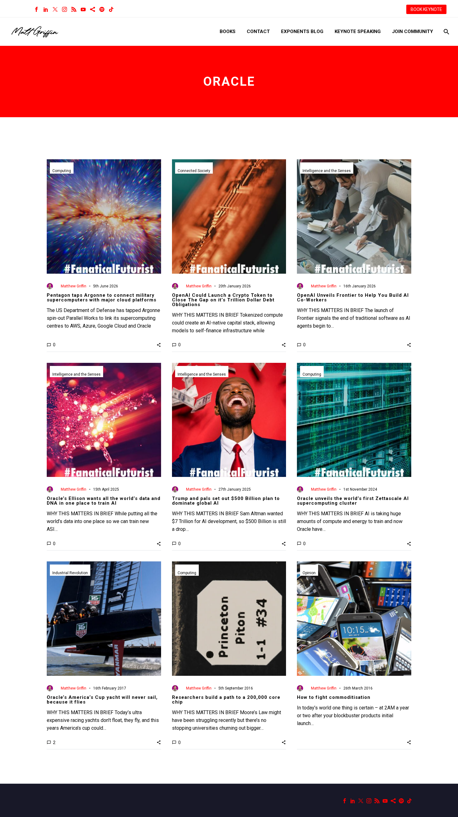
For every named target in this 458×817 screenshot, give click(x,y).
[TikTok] (111, 9)
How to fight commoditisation (333, 697)
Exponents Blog (302, 31)
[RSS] (74, 9)
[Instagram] (64, 9)
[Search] (446, 32)
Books (228, 31)
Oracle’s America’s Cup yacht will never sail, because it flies (102, 699)
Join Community (412, 31)
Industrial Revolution (70, 573)
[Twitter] (55, 9)
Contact (258, 31)
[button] (158, 345)
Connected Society (194, 171)
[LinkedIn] (45, 9)
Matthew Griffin (73, 286)
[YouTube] (83, 9)
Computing (61, 171)
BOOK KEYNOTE (426, 9)
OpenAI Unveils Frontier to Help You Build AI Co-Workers (353, 297)
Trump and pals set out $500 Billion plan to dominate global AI (226, 501)
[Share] (92, 9)
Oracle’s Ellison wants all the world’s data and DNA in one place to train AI (103, 501)
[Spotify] (102, 9)
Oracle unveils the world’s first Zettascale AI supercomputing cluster (353, 501)
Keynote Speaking (358, 31)
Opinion (309, 573)
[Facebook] (36, 9)
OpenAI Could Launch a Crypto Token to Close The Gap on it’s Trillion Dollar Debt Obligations (223, 299)
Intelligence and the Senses (327, 171)
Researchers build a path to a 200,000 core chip (226, 699)
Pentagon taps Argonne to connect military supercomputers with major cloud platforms (101, 297)
